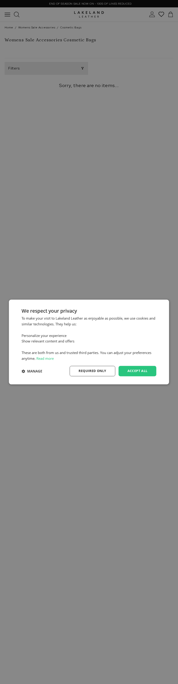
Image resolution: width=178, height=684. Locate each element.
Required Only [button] (92, 371)
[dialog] (89, 342)
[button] (32, 371)
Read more (45, 358)
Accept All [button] (137, 371)
